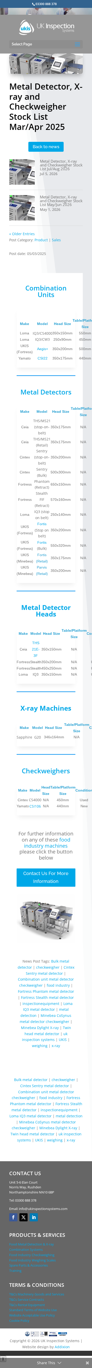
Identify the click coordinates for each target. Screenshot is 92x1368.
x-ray (56, 1045)
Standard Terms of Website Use (33, 1310)
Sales (56, 239)
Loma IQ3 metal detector (30, 1116)
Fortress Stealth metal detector (47, 997)
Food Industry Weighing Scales (32, 1260)
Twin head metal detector (32, 1134)
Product (41, 239)
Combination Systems (26, 1249)
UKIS (63, 1039)
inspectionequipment (40, 1003)
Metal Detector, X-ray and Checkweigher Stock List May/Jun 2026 (61, 200)
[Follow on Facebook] (13, 1217)
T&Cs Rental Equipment (27, 1305)
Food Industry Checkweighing (31, 1255)
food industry (58, 985)
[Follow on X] (23, 1217)
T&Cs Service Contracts (26, 1299)
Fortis (42, 524)
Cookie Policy (19, 1320)
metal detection (69, 1116)
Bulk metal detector (31, 1079)
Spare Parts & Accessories (28, 1265)
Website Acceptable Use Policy (32, 1315)
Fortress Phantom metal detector (46, 991)
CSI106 (35, 806)
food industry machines (47, 842)
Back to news (46, 146)
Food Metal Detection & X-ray (31, 1244)
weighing (40, 1045)
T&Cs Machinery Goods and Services (36, 1294)
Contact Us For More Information (45, 877)
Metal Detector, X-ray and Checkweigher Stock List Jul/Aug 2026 (61, 165)
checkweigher (48, 967)
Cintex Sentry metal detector (44, 1085)
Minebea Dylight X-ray (40, 1027)
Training (15, 1270)
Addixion (62, 1346)
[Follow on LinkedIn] (34, 1217)
